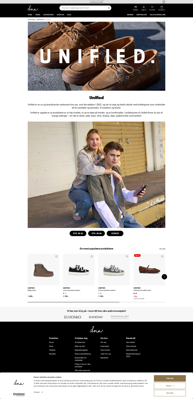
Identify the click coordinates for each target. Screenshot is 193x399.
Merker (130, 15)
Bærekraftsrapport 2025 (133, 355)
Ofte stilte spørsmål (82, 370)
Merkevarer (40, 19)
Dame (30, 15)
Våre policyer (131, 346)
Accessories (48, 15)
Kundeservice (80, 342)
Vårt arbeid (130, 342)
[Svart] (136, 293)
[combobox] (84, 8)
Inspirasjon (141, 15)
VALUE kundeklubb (157, 15)
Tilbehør (52, 350)
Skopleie (60, 15)
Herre (37, 15)
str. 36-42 (78, 233)
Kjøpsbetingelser (81, 350)
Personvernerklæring (83, 354)
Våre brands (105, 350)
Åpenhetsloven (132, 350)
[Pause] (163, 2)
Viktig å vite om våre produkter (82, 365)
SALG (69, 15)
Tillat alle (169, 378)
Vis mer (162, 249)
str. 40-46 (97, 233)
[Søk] (108, 7)
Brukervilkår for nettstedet (80, 359)
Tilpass (168, 386)
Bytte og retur (80, 346)
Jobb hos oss (105, 354)
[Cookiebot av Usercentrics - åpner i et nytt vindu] (19, 394)
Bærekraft (104, 358)
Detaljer (37, 392)
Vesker (115, 233)
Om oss (103, 342)
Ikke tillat (169, 393)
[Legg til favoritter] (56, 256)
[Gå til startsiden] (33, 8)
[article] (43, 274)
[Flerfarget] (100, 293)
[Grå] (65, 293)
